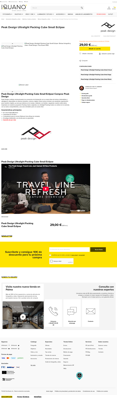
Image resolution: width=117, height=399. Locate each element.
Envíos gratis (85, 93)
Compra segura (86, 102)
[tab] (9, 397)
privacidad (82, 255)
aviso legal (75, 255)
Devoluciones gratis (87, 95)
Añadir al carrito (95, 49)
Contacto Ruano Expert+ (91, 88)
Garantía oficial (86, 98)
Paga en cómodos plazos (88, 100)
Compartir (84, 61)
